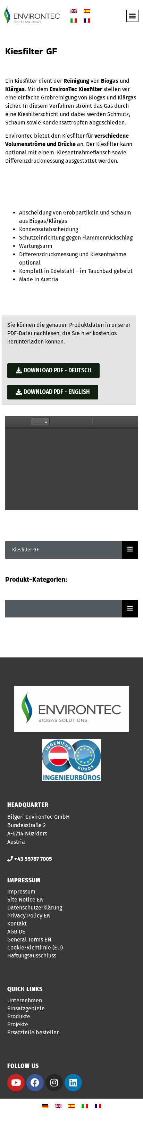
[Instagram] (54, 1082)
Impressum (21, 891)
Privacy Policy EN (29, 915)
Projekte (17, 1024)
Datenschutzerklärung (34, 907)
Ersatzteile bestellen (33, 1032)
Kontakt (17, 923)
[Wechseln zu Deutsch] (45, 1106)
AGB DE (16, 931)
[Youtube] (16, 1082)
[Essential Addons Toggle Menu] (130, 550)
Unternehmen (24, 1000)
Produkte (18, 1016)
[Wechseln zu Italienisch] (73, 20)
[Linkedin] (73, 1082)
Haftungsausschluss (31, 955)
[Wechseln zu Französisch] (86, 20)
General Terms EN (29, 939)
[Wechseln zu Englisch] (73, 11)
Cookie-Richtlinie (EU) (35, 947)
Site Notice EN (25, 899)
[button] (132, 16)
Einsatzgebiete (26, 1008)
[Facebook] (35, 1082)
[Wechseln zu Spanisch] (86, 11)
